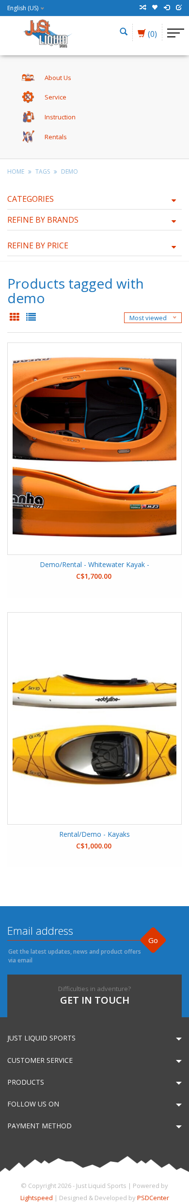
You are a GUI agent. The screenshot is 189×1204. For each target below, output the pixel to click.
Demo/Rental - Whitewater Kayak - (94, 564)
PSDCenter (153, 1197)
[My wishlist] (155, 8)
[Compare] (142, 8)
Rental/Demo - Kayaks (94, 834)
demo (69, 171)
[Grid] (15, 317)
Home (15, 171)
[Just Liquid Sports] (47, 32)
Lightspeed (36, 1197)
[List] (31, 317)
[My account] (167, 8)
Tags (42, 171)
